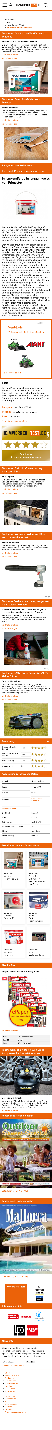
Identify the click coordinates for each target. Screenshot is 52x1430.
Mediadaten (10, 1398)
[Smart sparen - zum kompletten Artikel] (26, 513)
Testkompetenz (12, 1375)
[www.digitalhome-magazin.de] (13, 1321)
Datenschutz (11, 1404)
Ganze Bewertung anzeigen (14, 421)
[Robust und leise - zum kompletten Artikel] (26, 144)
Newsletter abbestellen (13, 1365)
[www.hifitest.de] (26, 1321)
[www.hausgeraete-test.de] (38, 1321)
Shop (7, 1372)
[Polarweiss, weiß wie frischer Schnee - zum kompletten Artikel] (26, 78)
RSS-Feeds (10, 1388)
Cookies (8, 1406)
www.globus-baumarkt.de (36, 800)
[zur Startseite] (28, 5)
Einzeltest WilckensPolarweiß (8, 952)
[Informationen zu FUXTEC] (39, 1289)
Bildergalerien (11, 1383)
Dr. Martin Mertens (25, 1037)
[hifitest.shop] (32, 1334)
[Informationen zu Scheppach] (39, 1298)
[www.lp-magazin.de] (19, 1334)
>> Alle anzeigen (9, 58)
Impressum (10, 1396)
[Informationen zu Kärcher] (39, 1294)
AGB (7, 1401)
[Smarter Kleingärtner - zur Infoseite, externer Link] (26, 719)
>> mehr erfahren (10, 1030)
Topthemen (10, 1391)
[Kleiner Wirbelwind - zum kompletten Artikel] (26, 576)
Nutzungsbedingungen (15, 1412)
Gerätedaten (11, 1380)
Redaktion (9, 1378)
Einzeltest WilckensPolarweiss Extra (11, 876)
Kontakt (8, 1409)
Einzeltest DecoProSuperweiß (9, 916)
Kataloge (9, 1386)
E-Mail (20, 1040)
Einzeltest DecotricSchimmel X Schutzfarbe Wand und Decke (37, 878)
